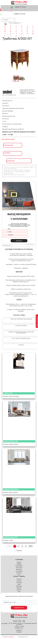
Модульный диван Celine (11, 441)
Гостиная (19, 579)
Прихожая (19, 586)
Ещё (19, 574)
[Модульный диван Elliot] (19, 516)
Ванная (19, 589)
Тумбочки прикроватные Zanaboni (13, 108)
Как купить (19, 567)
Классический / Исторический (11, 124)
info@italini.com (11, 95)
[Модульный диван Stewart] (19, 468)
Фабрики (19, 564)
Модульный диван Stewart (11, 489)
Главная (19, 562)
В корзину (7, 153)
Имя (9, 229)
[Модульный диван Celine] (19, 420)
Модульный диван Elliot (10, 537)
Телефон (10, 235)
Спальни (19, 581)
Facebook (19, 632)
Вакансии (19, 569)
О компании (19, 571)
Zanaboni (5, 103)
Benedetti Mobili (14, 396)
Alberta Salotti (13, 444)
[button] (34, 59)
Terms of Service (6, 245)
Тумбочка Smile (8, 393)
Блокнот (5, 636)
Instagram (19, 630)
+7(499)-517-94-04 (20, 7)
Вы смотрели (21, 636)
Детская (19, 588)
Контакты (19, 573)
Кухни (19, 584)
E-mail (9, 231)
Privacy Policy (29, 244)
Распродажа (19, 566)
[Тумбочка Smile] (19, 372)
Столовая (19, 582)
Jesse (11, 540)
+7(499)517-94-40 (25, 93)
